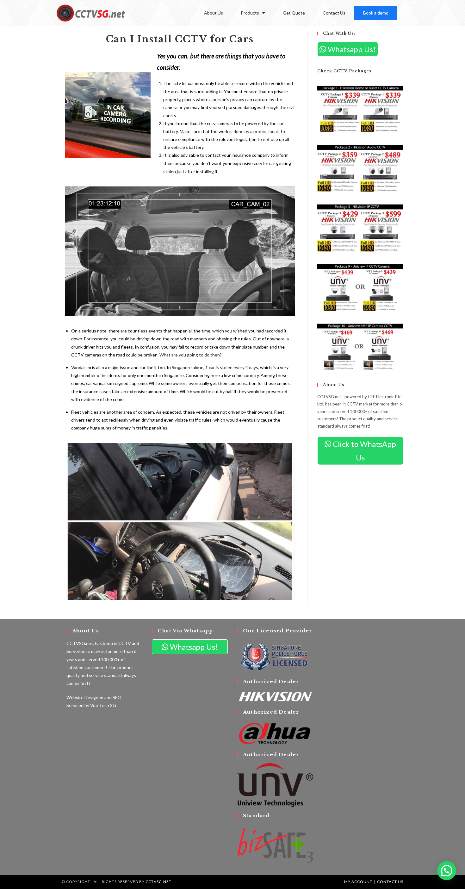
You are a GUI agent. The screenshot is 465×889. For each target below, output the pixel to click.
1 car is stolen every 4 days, (232, 367)
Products (250, 12)
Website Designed (84, 697)
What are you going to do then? (191, 354)
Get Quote (294, 12)
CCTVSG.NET (158, 881)
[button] (446, 870)
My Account (358, 881)
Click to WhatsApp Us (363, 450)
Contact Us (334, 12)
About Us (213, 12)
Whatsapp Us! (351, 49)
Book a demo (375, 12)
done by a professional (255, 131)
